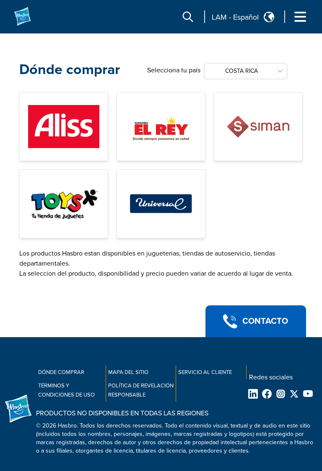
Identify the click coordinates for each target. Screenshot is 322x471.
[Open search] (188, 16)
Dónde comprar (61, 372)
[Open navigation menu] (300, 16)
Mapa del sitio (128, 372)
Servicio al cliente (205, 372)
